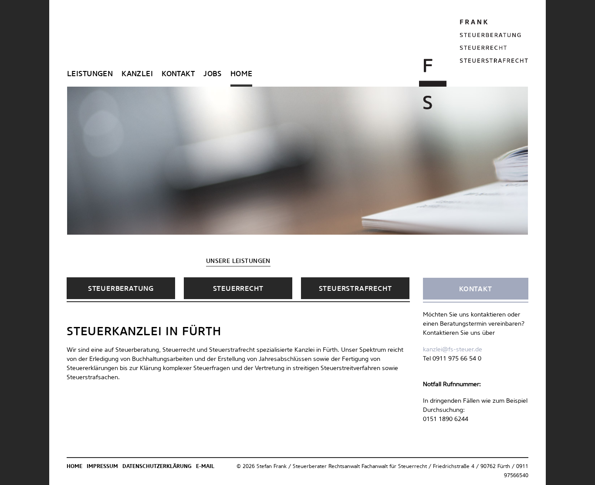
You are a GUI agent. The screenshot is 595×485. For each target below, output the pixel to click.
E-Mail (205, 466)
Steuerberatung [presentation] (121, 288)
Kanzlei (137, 74)
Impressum (102, 466)
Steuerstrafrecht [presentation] (355, 288)
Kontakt (178, 74)
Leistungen (90, 74)
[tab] (121, 288)
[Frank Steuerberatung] (473, 64)
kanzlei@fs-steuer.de (452, 350)
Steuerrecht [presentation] (238, 288)
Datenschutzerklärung (157, 466)
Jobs (212, 74)
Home (241, 74)
